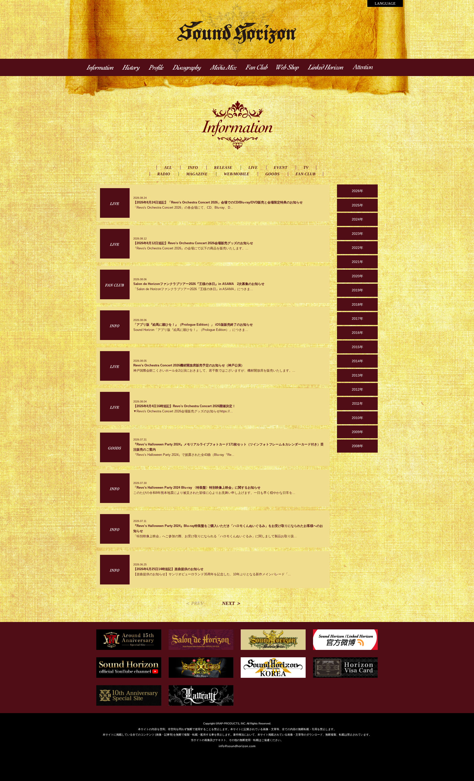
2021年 (357, 262)
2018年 (357, 304)
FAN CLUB (306, 174)
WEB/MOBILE (236, 174)
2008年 (357, 446)
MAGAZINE (197, 174)
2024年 (357, 219)
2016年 (357, 333)
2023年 (357, 234)
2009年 (357, 432)
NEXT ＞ (231, 603)
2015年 (357, 347)
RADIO (163, 174)
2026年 (357, 191)
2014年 (357, 361)
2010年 (357, 418)
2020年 (357, 276)
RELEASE (223, 167)
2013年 (357, 375)
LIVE (253, 167)
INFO (193, 167)
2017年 (357, 318)
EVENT (280, 167)
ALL (168, 167)
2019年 (357, 290)
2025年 (357, 205)
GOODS (272, 174)
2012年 (357, 389)
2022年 (357, 248)
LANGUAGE (385, 3)
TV (306, 167)
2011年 (357, 403)
